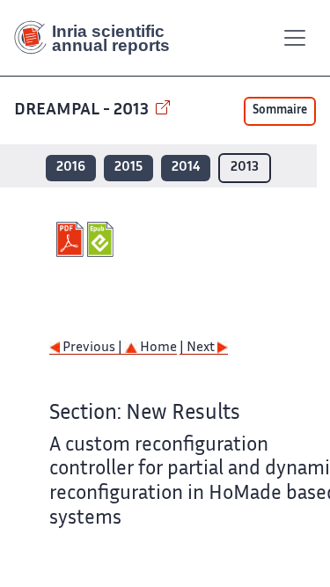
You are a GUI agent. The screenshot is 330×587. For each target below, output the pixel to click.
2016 (70, 167)
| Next (198, 348)
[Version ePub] (102, 239)
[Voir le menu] (294, 37)
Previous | (92, 348)
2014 (186, 167)
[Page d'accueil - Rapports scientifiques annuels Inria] (99, 38)
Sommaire (280, 111)
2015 (128, 167)
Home (157, 348)
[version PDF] (71, 239)
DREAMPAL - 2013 (83, 110)
